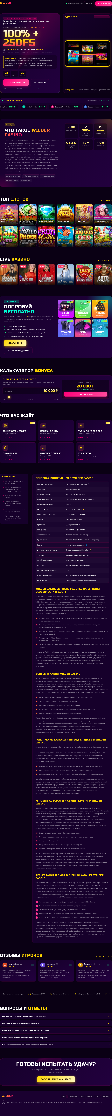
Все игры (105, 201)
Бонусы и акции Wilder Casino (13, 496)
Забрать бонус (14, 82)
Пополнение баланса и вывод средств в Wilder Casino (13, 504)
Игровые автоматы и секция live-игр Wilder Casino (15, 511)
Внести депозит (85, 394)
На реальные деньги (18, 350)
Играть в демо (15, 343)
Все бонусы (40, 82)
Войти (89, 4)
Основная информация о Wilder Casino (14, 482)
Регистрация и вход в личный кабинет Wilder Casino (13, 518)
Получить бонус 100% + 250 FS (56, 1079)
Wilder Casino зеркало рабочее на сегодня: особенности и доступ (13, 489)
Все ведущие (104, 261)
